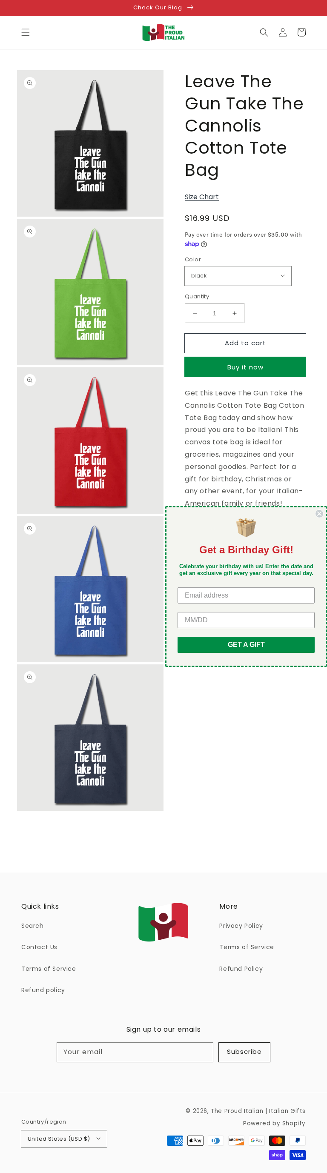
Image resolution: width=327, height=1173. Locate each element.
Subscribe (244, 1051)
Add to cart (245, 342)
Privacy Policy (241, 925)
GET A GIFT (246, 644)
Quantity (197, 296)
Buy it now (245, 367)
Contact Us (39, 947)
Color (193, 259)
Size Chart (202, 197)
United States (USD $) (59, 1139)
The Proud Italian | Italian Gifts (258, 1111)
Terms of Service (48, 968)
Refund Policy (241, 968)
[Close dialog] (319, 513)
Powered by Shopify (274, 1123)
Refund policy (43, 990)
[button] (25, 32)
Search (32, 925)
